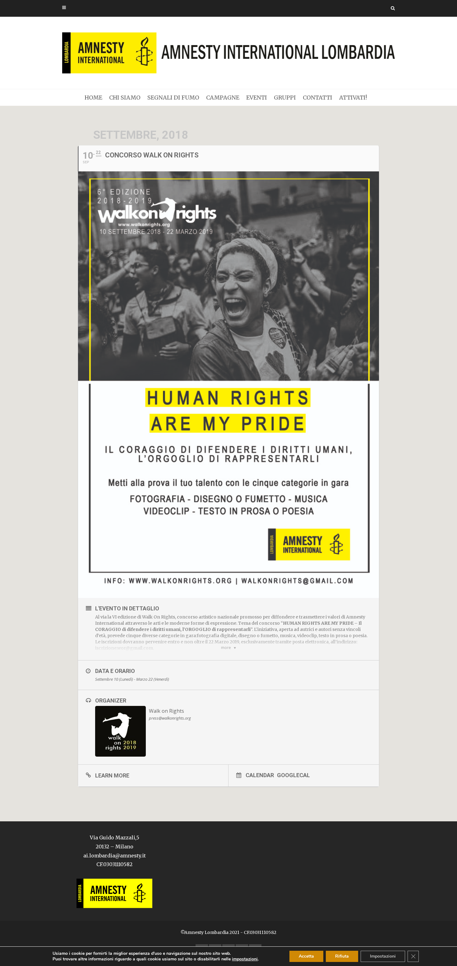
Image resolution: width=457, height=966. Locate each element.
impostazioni (245, 959)
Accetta (306, 956)
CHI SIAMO (125, 97)
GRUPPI (285, 97)
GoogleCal (293, 775)
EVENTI (256, 97)
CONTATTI (317, 97)
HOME (93, 97)
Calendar (260, 775)
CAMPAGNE (222, 97)
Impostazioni (383, 956)
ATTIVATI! (353, 97)
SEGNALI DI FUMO (173, 97)
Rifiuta (342, 956)
